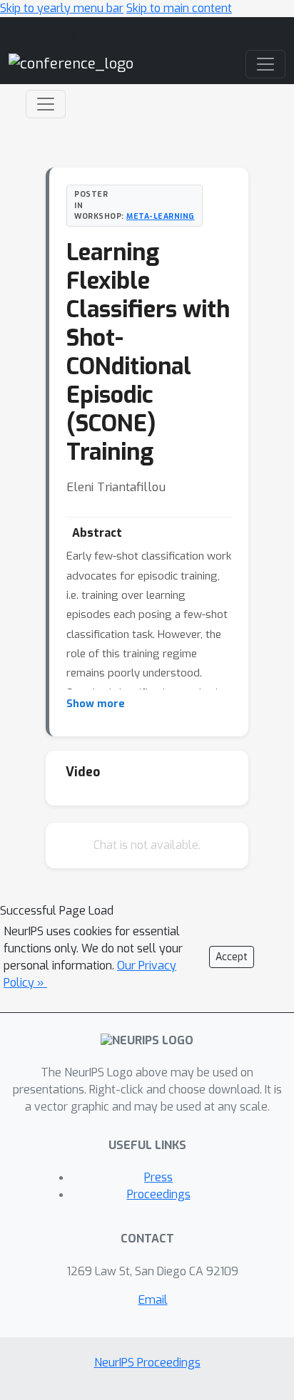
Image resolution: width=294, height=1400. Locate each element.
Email (153, 1299)
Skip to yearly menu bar (61, 8)
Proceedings (159, 1194)
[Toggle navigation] (46, 104)
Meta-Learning (160, 216)
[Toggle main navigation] (265, 64)
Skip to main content (179, 8)
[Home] (71, 64)
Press (158, 1177)
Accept (232, 957)
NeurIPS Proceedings (147, 1362)
